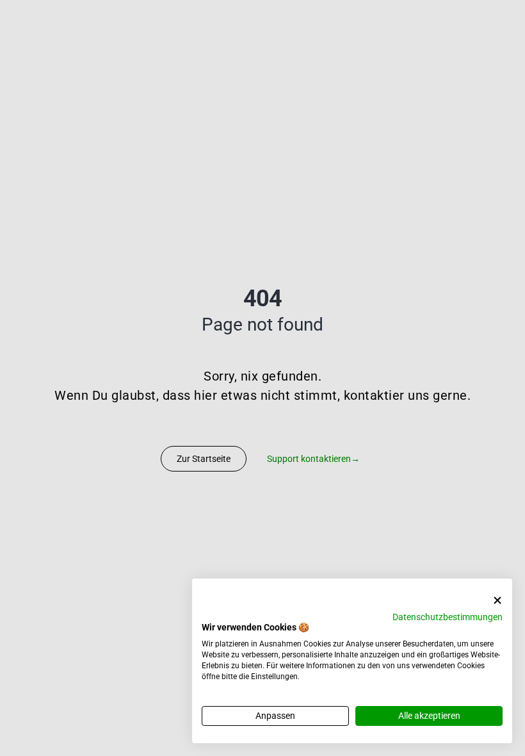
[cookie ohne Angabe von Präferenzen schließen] (497, 601)
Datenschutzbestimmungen (447, 617)
